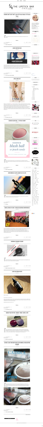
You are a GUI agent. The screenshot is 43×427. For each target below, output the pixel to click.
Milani (32, 194)
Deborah (36, 178)
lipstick (33, 189)
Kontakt (17, 419)
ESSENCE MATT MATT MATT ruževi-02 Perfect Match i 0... (36, 89)
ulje (7, 204)
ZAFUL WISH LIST (17, 79)
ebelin (37, 179)
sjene (12, 339)
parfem (33, 196)
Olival (36, 195)
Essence (6, 44)
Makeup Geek (7, 339)
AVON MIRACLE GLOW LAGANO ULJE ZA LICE (17, 173)
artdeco (38, 171)
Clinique (33, 177)
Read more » (17, 40)
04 (33, 93)
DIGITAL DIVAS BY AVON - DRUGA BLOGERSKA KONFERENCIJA (17, 208)
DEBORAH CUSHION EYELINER (17, 241)
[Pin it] (29, 42)
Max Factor (36, 191)
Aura (32, 172)
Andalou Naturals (34, 171)
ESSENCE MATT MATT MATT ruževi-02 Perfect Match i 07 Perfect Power (17, 15)
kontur (10, 75)
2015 (33, 97)
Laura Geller (33, 188)
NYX (32, 195)
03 (33, 94)
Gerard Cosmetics (34, 183)
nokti (36, 194)
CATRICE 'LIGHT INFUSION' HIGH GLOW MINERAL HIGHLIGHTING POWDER (17, 343)
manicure (37, 190)
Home (17, 418)
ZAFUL (11, 117)
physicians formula (36, 196)
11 (33, 87)
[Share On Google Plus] (28, 42)
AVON (6, 75)
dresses (8, 117)
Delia (38, 178)
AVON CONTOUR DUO (17, 48)
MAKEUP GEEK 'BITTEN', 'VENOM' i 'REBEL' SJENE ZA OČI (17, 313)
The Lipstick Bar (33, 73)
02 (33, 95)
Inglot (36, 185)
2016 (33, 86)
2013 (33, 99)
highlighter (33, 185)
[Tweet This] (26, 42)
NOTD (38, 194)
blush (35, 173)
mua (34, 194)
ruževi (11, 44)
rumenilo (11, 169)
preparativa (8, 309)
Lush (6, 309)
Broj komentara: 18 (6, 266)
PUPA (38, 197)
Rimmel (33, 200)
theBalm (37, 202)
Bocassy (38, 173)
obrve (34, 195)
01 (33, 96)
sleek (34, 202)
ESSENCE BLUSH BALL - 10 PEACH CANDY (17, 121)
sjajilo (37, 201)
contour (8, 75)
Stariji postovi (28, 414)
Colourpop (36, 177)
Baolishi (33, 173)
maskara (33, 191)
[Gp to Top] (42, 426)
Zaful (11, 103)
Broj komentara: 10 (6, 410)
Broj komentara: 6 (6, 337)
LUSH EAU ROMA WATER (17, 271)
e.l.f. (35, 179)
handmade (37, 184)
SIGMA (34, 201)
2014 (33, 98)
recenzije (9, 44)
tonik (11, 309)
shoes (9, 117)
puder (36, 197)
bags (6, 117)
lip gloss (37, 188)
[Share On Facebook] (27, 42)
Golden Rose (33, 184)
